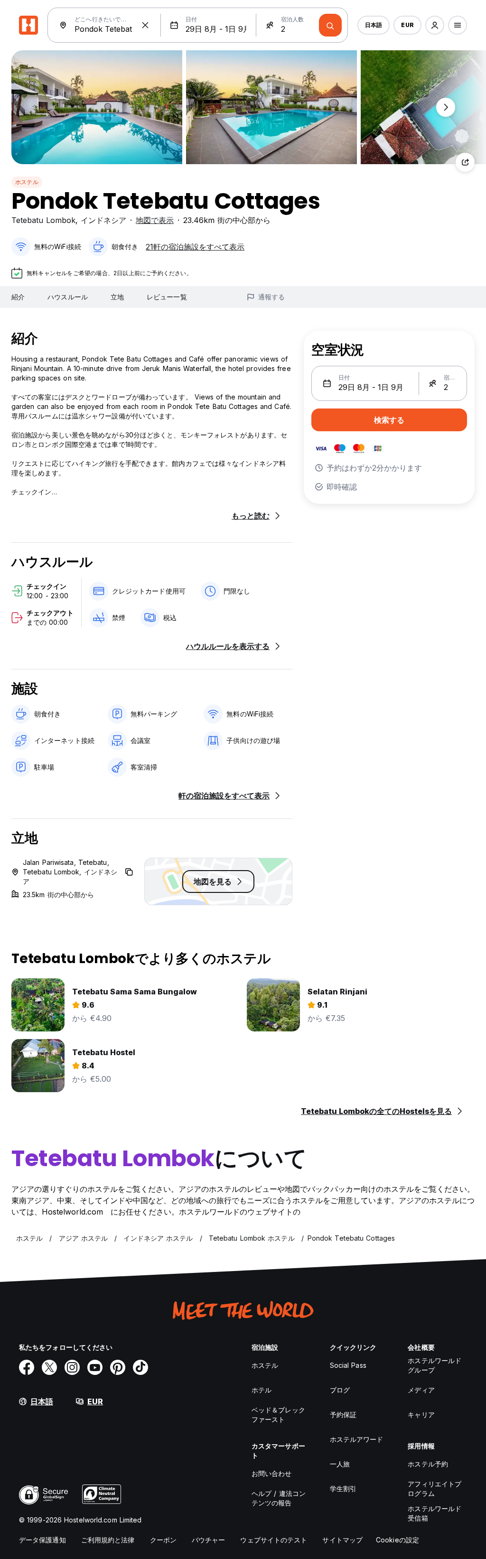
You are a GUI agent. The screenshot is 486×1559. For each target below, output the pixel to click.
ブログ (340, 1390)
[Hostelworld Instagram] (72, 1367)
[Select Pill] (434, 25)
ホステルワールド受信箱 (434, 1513)
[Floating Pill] (445, 107)
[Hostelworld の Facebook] (26, 1367)
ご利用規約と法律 (108, 1540)
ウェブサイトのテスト (273, 1540)
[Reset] (145, 25)
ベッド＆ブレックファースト (278, 1414)
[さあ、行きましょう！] (330, 25)
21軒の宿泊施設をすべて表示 (195, 246)
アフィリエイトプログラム (434, 1488)
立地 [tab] (117, 297)
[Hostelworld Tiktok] (140, 1367)
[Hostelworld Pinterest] (117, 1367)
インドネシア (103, 220)
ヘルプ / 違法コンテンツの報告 (279, 1498)
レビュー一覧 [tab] (167, 297)
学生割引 (343, 1489)
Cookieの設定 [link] (397, 1540)
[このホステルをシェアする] (465, 162)
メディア (421, 1390)
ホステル (26, 182)
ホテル (261, 1390)
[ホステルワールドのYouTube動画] (95, 1367)
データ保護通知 (42, 1540)
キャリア (421, 1415)
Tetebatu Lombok (43, 220)
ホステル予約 (428, 1464)
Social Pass (348, 1365)
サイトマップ (342, 1540)
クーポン (163, 1540)
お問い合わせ (272, 1473)
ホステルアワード (356, 1439)
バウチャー (208, 1540)
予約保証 (343, 1415)
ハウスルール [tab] (67, 297)
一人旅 (340, 1464)
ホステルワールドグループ (434, 1365)
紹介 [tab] (18, 297)
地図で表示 (155, 220)
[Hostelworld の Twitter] (49, 1367)
